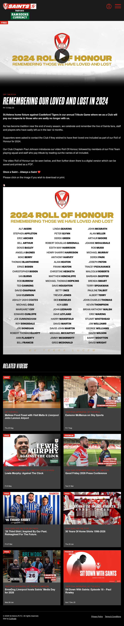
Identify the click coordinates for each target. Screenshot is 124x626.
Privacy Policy (97, 616)
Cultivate (12, 618)
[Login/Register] (109, 6)
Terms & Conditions (113, 616)
